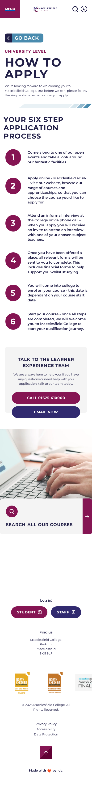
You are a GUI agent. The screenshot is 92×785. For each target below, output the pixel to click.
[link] (10, 9)
